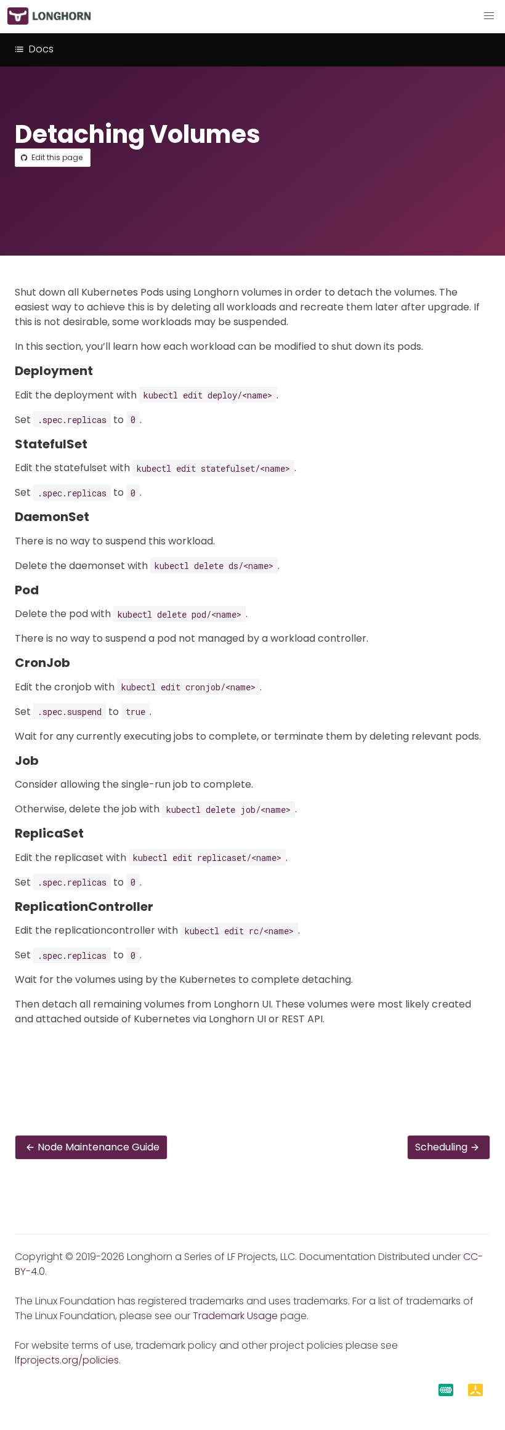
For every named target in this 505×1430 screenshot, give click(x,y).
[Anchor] (101, 370)
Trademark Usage (235, 1316)
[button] (489, 16)
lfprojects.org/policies (67, 1360)
